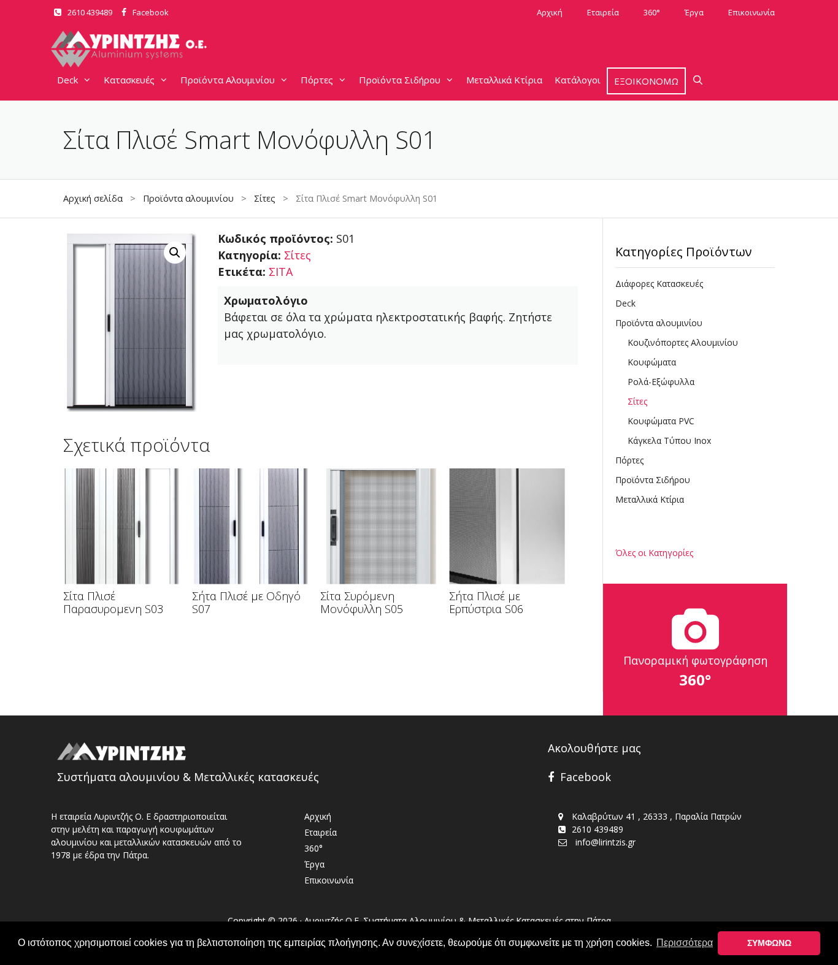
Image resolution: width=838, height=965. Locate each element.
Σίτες (264, 198)
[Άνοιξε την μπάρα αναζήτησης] (698, 79)
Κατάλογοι (578, 80)
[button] (175, 253)
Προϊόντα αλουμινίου (188, 198)
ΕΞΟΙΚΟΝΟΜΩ (646, 81)
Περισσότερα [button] (684, 942)
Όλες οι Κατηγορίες (654, 553)
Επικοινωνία (751, 12)
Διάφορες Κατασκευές (659, 283)
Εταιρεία (603, 12)
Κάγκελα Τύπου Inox (669, 440)
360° (652, 12)
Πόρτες (317, 80)
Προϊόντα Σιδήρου (399, 80)
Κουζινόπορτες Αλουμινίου (683, 342)
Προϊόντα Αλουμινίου (227, 80)
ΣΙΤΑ (281, 271)
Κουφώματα (652, 362)
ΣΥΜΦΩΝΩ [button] (769, 943)
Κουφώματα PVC (661, 421)
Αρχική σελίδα (93, 198)
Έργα (694, 12)
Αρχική (550, 12)
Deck (67, 80)
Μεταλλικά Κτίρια (504, 80)
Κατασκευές (129, 80)
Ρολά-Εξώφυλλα (661, 381)
